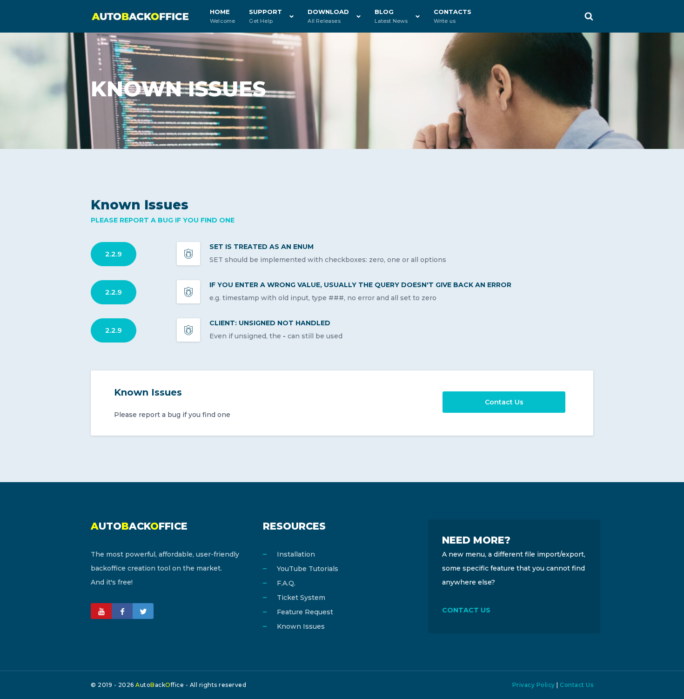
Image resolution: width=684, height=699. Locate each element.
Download (328, 16)
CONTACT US (466, 610)
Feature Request (305, 612)
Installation (296, 554)
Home (222, 16)
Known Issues (301, 626)
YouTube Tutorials (307, 569)
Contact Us (504, 402)
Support (265, 16)
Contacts (452, 16)
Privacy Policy (533, 684)
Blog (391, 16)
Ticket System (301, 597)
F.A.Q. (286, 583)
